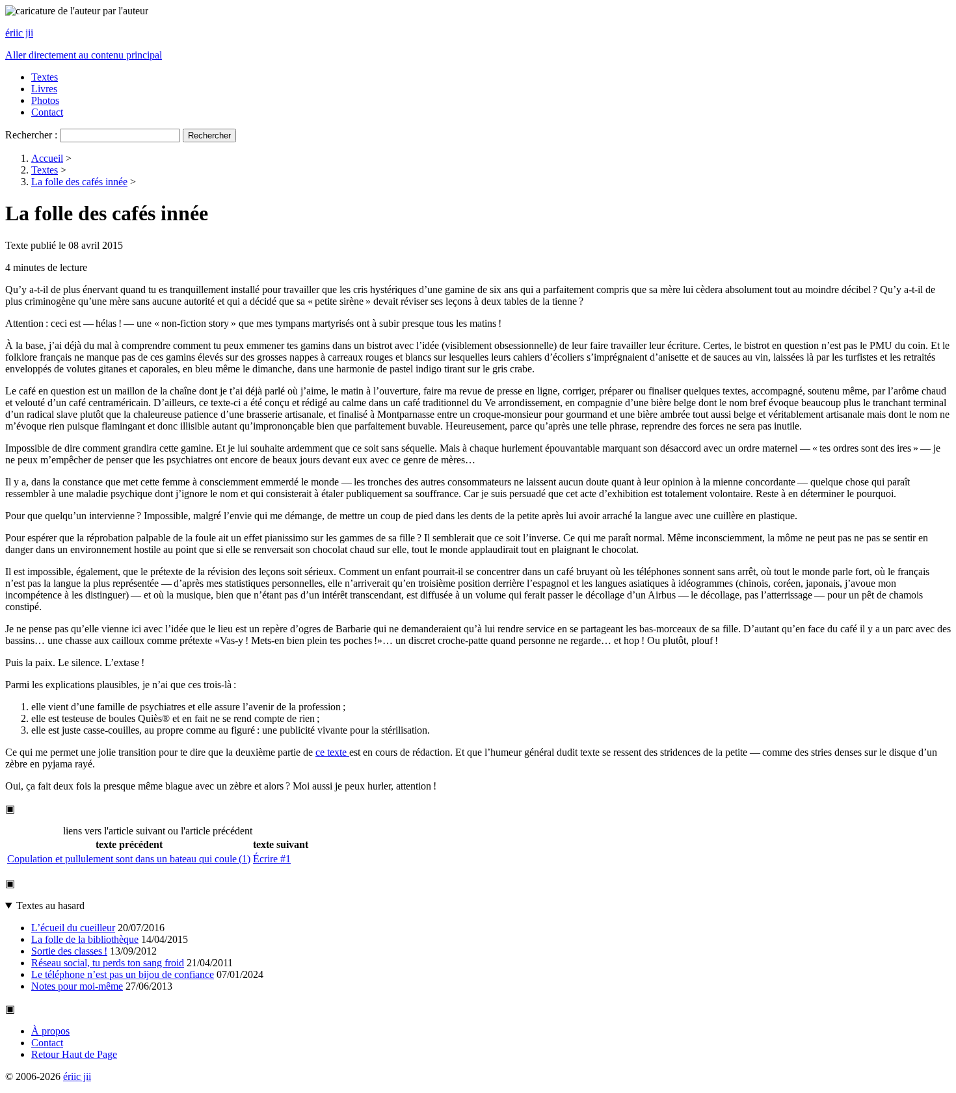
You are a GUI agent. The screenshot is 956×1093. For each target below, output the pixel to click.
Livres (44, 88)
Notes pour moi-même (77, 986)
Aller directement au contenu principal (83, 54)
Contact (47, 112)
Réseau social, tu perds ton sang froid (107, 962)
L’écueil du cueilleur (73, 927)
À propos (50, 1030)
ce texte (332, 752)
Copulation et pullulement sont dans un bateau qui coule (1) (128, 858)
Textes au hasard (50, 905)
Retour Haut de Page (74, 1054)
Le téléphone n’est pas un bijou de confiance (122, 974)
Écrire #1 (272, 858)
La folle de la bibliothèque (85, 939)
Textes (44, 77)
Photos (45, 100)
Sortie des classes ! (69, 951)
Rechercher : (31, 134)
